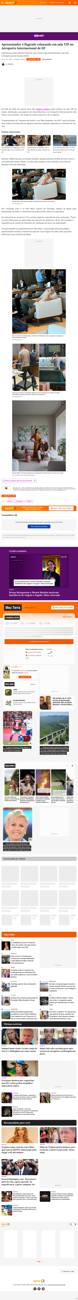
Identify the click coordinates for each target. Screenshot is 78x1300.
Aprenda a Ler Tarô (25, 677)
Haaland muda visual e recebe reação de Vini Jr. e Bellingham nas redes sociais (19, 1049)
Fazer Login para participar (39, 526)
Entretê (29, 501)
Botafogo (14, 981)
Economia (14, 953)
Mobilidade (52, 981)
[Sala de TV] (6, 487)
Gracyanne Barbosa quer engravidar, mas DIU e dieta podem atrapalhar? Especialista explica (18, 1083)
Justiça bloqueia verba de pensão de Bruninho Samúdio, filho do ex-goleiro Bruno (25, 1209)
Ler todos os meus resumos (39, 642)
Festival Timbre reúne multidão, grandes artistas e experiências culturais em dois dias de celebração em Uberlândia (62, 1196)
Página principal (11, 2)
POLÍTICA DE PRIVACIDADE (56, 1285)
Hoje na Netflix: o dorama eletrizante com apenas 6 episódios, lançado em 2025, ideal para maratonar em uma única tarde (25, 1111)
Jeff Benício (19, 501)
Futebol (13, 995)
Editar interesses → (68, 617)
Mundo (13, 967)
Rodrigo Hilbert (43, 109)
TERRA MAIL (43, 2)
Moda (12, 940)
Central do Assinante (57, 2)
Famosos (10, 501)
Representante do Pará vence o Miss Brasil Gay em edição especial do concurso (63, 1097)
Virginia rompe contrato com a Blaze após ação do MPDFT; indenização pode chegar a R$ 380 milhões (19, 1150)
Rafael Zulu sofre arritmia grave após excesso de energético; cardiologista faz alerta (57, 1051)
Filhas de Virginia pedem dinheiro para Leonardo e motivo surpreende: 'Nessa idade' (57, 1150)
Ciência (51, 1009)
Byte (50, 995)
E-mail (69, 2)
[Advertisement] (54, 1111)
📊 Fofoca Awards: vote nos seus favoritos (17, 481)
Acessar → (34, 684)
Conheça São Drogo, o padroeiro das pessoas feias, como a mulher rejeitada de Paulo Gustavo (25, 1097)
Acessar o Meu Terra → (31, 607)
